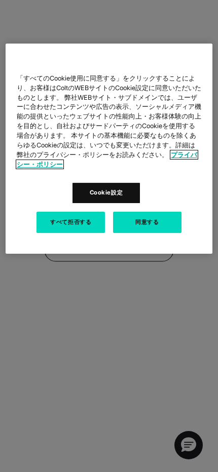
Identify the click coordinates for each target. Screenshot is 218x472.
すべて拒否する (70, 221)
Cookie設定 (106, 192)
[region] (109, 149)
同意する (147, 221)
